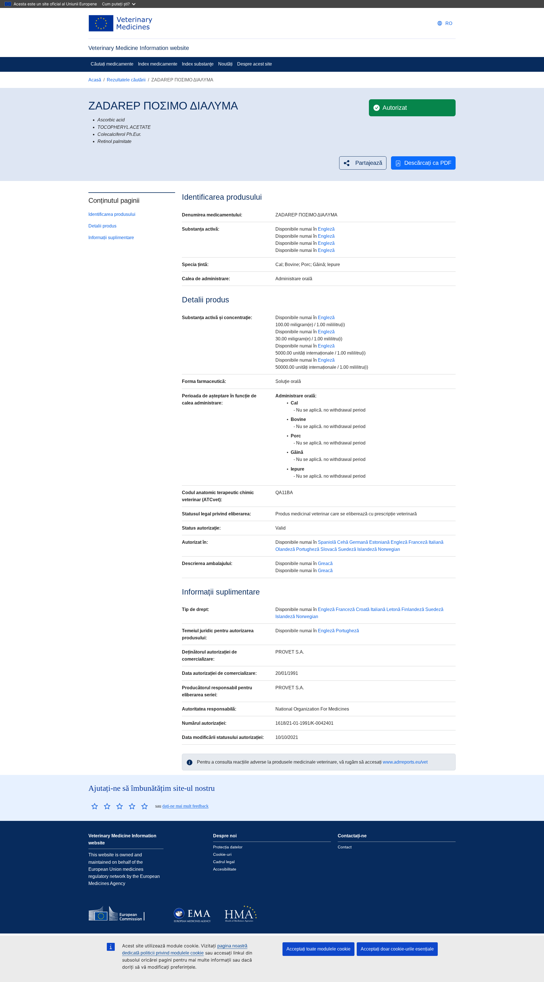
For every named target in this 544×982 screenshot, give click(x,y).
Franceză (418, 542)
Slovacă (328, 549)
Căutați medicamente (112, 64)
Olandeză (285, 549)
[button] (362, 163)
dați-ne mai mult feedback (185, 806)
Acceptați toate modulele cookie (318, 949)
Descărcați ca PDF (427, 163)
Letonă (393, 609)
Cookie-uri (222, 854)
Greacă (325, 563)
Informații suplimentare (111, 237)
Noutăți (225, 64)
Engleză (326, 229)
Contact (345, 847)
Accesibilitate (224, 869)
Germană (358, 542)
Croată (362, 609)
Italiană (436, 542)
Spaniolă (327, 542)
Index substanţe (198, 64)
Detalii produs (102, 226)
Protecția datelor (228, 847)
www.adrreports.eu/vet (405, 762)
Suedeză (347, 549)
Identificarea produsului (111, 214)
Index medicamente (157, 64)
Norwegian (389, 549)
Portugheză (307, 549)
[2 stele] (100, 806)
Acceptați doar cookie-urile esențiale (397, 949)
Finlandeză (412, 609)
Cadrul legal (224, 861)
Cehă (342, 542)
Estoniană (379, 542)
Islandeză (367, 549)
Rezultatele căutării (126, 79)
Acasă (94, 79)
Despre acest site (254, 64)
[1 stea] (94, 806)
